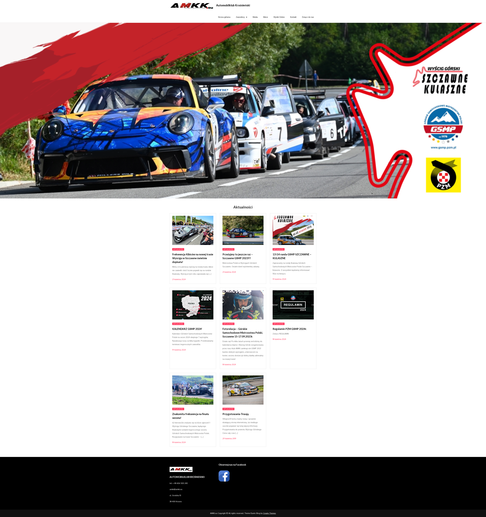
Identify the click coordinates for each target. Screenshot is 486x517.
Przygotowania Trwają (235, 414)
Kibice (265, 17)
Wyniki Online (279, 17)
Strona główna (224, 17)
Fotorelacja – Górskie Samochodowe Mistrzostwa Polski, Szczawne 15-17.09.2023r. (242, 332)
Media (255, 17)
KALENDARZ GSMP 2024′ (187, 328)
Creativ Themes (269, 513)
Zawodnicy (240, 17)
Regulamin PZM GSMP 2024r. (290, 328)
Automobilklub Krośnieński (233, 5)
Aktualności (178, 249)
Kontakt (293, 17)
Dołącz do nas (308, 17)
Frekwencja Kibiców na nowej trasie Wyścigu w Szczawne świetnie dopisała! (192, 258)
